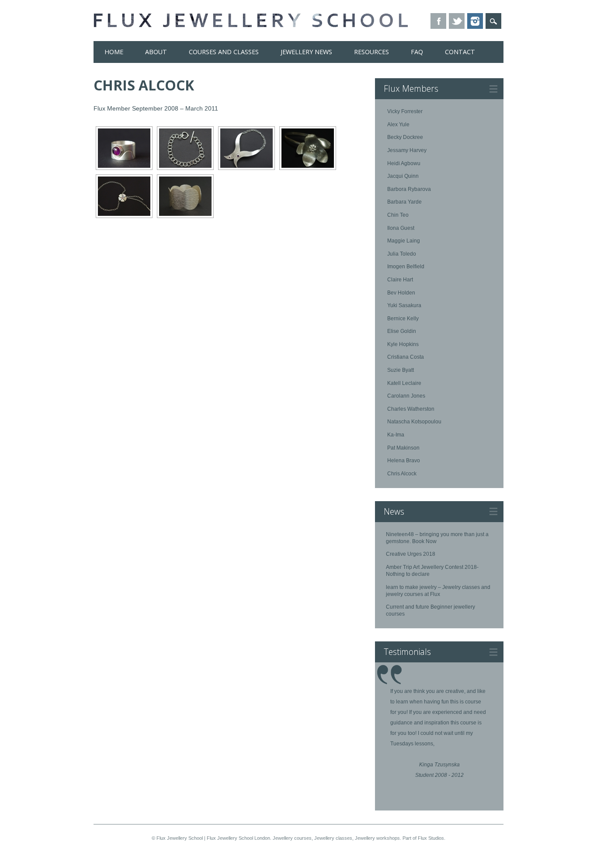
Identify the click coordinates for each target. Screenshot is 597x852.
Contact (460, 52)
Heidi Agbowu (403, 163)
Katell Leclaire (404, 383)
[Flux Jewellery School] (251, 24)
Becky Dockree (405, 137)
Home (113, 52)
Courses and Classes (224, 52)
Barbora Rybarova (409, 189)
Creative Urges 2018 (410, 554)
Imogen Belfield (405, 266)
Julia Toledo (401, 254)
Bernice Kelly (403, 318)
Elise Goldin (401, 331)
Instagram (475, 21)
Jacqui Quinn (403, 176)
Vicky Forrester (405, 111)
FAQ (417, 52)
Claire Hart (400, 280)
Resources (371, 52)
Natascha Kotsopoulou (414, 422)
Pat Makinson (403, 448)
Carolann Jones (406, 396)
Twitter (457, 21)
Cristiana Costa (405, 357)
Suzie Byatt (400, 370)
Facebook (438, 21)
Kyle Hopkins (403, 344)
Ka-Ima (395, 435)
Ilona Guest (400, 228)
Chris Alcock (402, 474)
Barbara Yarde (404, 202)
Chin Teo (398, 215)
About (156, 52)
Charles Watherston (410, 409)
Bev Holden (401, 293)
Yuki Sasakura (404, 305)
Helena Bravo (403, 460)
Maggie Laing (403, 241)
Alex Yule (398, 124)
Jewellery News (306, 52)
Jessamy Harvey (407, 150)
